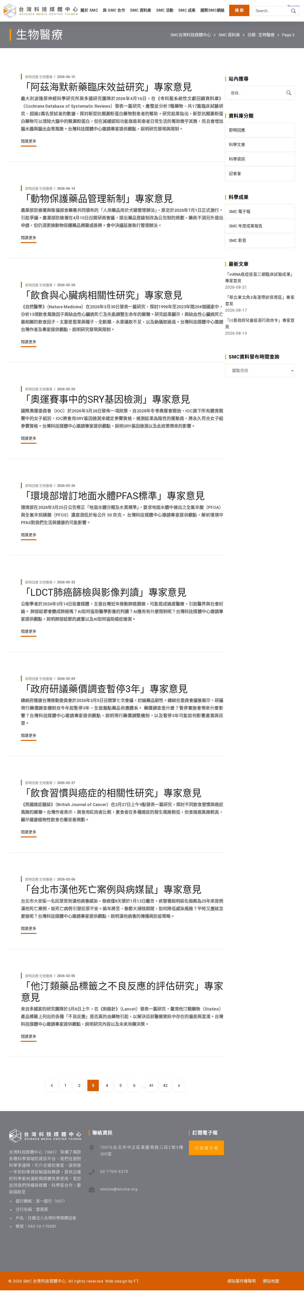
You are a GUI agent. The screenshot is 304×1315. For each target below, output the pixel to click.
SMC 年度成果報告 (245, 226)
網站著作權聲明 (242, 1281)
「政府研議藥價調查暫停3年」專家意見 (104, 689)
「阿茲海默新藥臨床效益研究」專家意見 (106, 87)
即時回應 (31, 77)
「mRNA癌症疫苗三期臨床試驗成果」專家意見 (259, 277)
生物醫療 (45, 77)
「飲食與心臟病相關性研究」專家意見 (101, 295)
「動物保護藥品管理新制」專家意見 (97, 198)
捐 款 (239, 10)
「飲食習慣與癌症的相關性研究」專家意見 (111, 793)
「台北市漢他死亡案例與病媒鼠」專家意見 (111, 889)
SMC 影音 (237, 240)
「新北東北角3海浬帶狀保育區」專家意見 (259, 300)
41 (151, 1085)
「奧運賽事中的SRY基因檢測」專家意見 (105, 399)
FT (136, 1281)
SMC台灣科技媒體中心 (190, 34)
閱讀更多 (28, 141)
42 (165, 1085)
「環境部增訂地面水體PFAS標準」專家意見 (113, 496)
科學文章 (237, 144)
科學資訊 (237, 159)
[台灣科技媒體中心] (41, 11)
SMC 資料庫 (229, 34)
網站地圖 (271, 1281)
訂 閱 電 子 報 (206, 1148)
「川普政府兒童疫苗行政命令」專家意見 (259, 323)
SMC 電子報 (239, 211)
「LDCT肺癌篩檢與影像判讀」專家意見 (103, 592)
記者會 (235, 173)
